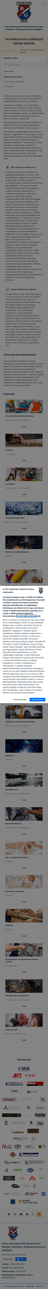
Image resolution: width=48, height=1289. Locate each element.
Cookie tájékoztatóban (26, 616)
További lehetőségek (20, 699)
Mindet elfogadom (37, 699)
